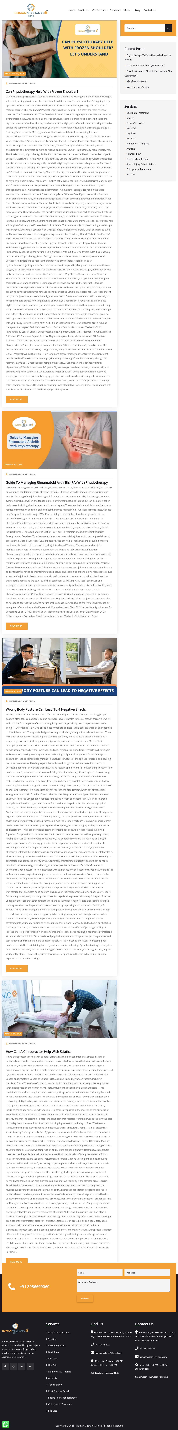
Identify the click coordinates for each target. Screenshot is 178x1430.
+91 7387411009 (102, 1344)
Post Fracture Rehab (137, 159)
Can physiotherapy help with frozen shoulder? (42, 91)
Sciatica (130, 117)
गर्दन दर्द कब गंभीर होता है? (137, 81)
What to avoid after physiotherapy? (145, 65)
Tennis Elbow (134, 153)
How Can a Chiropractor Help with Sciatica (38, 1051)
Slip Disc (131, 174)
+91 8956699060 (147, 1348)
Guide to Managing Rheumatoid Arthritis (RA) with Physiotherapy (57, 482)
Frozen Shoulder (135, 123)
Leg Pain (131, 133)
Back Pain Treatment (138, 112)
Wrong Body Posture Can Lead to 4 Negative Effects (46, 709)
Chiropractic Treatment (139, 169)
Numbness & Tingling (138, 143)
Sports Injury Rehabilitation (141, 164)
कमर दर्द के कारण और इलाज (138, 87)
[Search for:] (148, 28)
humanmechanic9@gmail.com (108, 1353)
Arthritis (131, 148)
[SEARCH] (168, 28)
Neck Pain (132, 128)
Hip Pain (131, 138)
